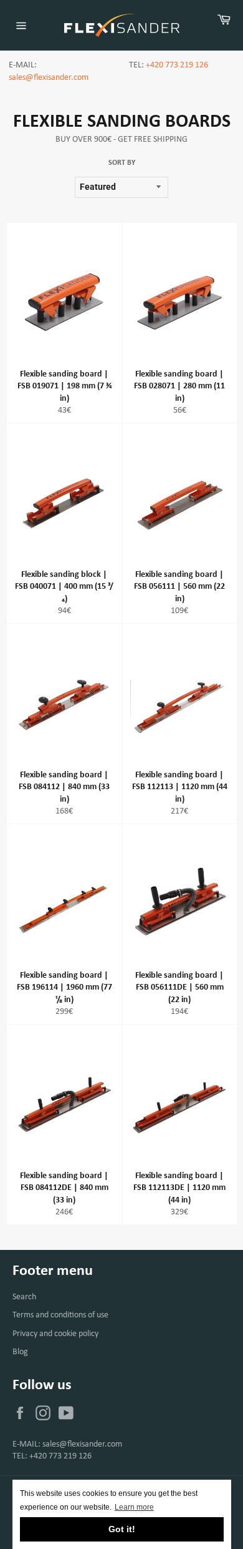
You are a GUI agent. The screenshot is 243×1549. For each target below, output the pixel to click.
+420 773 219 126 (177, 65)
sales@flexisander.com (48, 77)
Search (24, 1297)
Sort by (121, 163)
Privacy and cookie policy (55, 1334)
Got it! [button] (121, 1529)
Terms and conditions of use (60, 1315)
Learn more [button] (134, 1507)
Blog (20, 1352)
